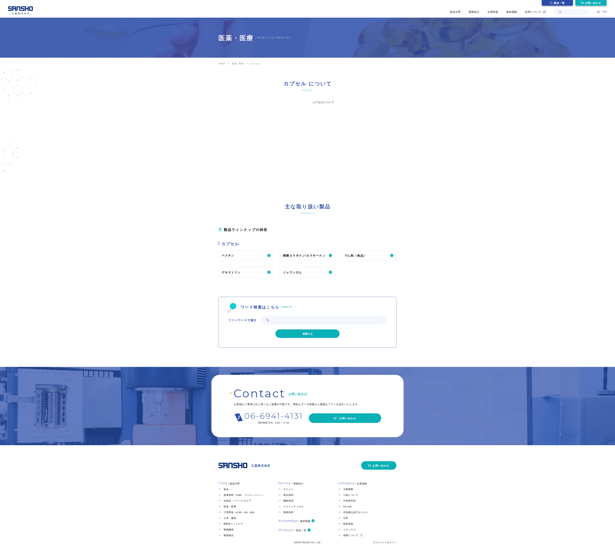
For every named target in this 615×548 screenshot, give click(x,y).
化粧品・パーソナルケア (237, 500)
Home (222, 63)
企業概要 (348, 489)
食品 (226, 489)
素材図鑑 (511, 12)
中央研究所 (349, 500)
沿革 (345, 517)
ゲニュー (288, 489)
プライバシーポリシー (384, 542)
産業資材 (244, 494)
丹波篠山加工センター (356, 512)
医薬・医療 (238, 63)
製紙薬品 (229, 535)
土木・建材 (230, 517)
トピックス (349, 529)
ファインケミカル (293, 506)
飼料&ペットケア (233, 523)
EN (605, 11)
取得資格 (348, 523)
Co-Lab (347, 506)
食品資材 (288, 494)
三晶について (350, 494)
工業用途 (240, 512)
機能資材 (288, 500)
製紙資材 (288, 512)
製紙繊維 (229, 529)
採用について (350, 535)
